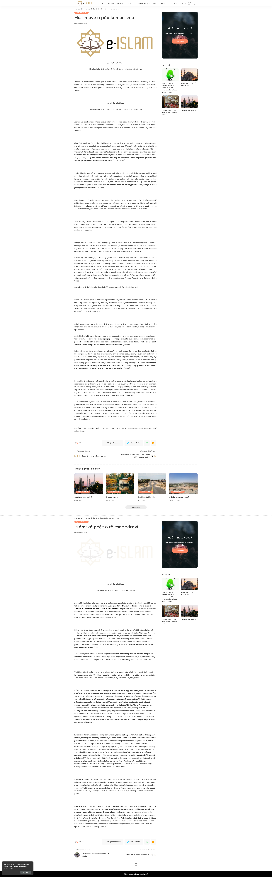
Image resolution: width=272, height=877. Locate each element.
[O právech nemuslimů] (189, 101)
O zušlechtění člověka (146, 497)
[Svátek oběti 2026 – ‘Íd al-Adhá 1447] (189, 74)
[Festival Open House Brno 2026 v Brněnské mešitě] (170, 101)
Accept (25, 872)
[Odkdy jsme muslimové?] (183, 483)
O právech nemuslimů (188, 110)
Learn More (180, 41)
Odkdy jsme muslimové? (179, 497)
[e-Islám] (85, 3)
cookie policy (8, 869)
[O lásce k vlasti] (120, 483)
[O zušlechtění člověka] (152, 483)
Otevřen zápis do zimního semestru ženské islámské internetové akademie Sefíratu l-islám (169, 87)
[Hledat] (193, 3)
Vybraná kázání (81, 12)
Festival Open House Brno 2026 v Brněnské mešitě (169, 112)
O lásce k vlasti (112, 497)
